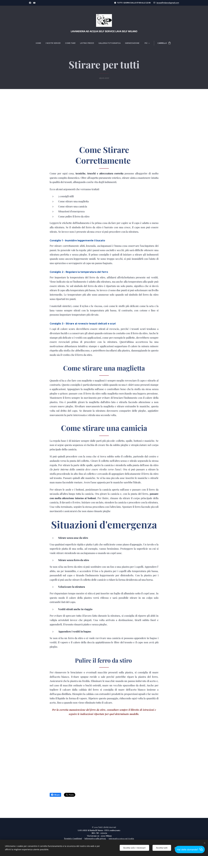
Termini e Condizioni (73, 838)
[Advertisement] (104, 120)
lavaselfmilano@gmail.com (167, 2)
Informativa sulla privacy (95, 838)
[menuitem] (39, 43)
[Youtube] (34, 2)
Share (57, 795)
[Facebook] (30, 2)
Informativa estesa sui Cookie (121, 838)
